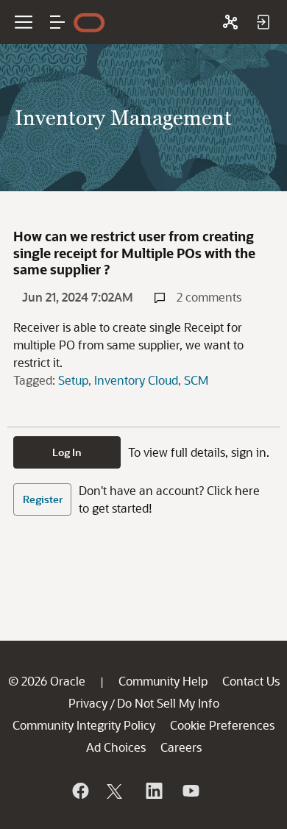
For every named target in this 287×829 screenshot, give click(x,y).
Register (43, 499)
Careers (181, 747)
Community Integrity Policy (84, 725)
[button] (57, 22)
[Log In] (263, 22)
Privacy (87, 703)
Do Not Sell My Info (168, 703)
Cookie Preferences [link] (222, 725)
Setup (73, 380)
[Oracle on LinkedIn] (153, 791)
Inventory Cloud (136, 380)
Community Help (163, 681)
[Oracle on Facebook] (79, 791)
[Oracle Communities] (230, 22)
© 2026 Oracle (46, 681)
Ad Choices (116, 747)
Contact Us (251, 681)
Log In (67, 452)
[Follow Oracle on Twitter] (116, 791)
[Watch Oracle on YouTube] (189, 791)
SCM (196, 380)
